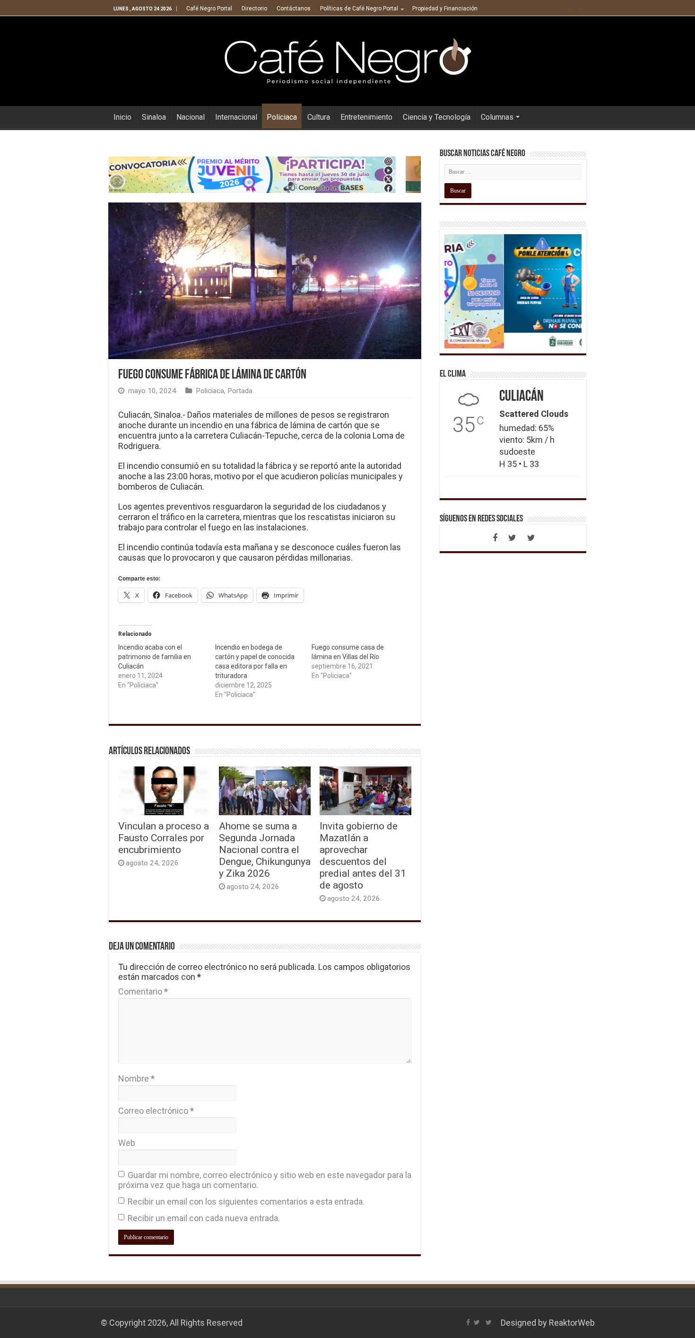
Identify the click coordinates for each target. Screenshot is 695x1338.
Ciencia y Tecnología (436, 117)
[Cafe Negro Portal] (347, 59)
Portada (239, 391)
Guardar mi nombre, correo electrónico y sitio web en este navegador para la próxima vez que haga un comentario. (264, 1180)
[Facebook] (561, 9)
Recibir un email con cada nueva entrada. (204, 1218)
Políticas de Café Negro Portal (359, 8)
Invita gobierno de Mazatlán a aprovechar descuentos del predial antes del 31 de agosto (363, 855)
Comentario (143, 991)
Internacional (236, 117)
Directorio (254, 8)
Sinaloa (154, 117)
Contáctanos (294, 8)
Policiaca (282, 117)
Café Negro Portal (209, 8)
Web (126, 1143)
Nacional (190, 117)
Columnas (497, 117)
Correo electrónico (156, 1111)
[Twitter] (569, 9)
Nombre (136, 1078)
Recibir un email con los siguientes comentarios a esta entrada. (246, 1201)
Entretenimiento (366, 117)
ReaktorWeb (572, 1323)
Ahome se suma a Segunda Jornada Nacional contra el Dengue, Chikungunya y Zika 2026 (265, 849)
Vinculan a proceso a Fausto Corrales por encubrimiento (163, 837)
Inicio (122, 117)
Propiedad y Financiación (445, 8)
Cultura (318, 117)
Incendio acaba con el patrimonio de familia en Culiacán (154, 656)
